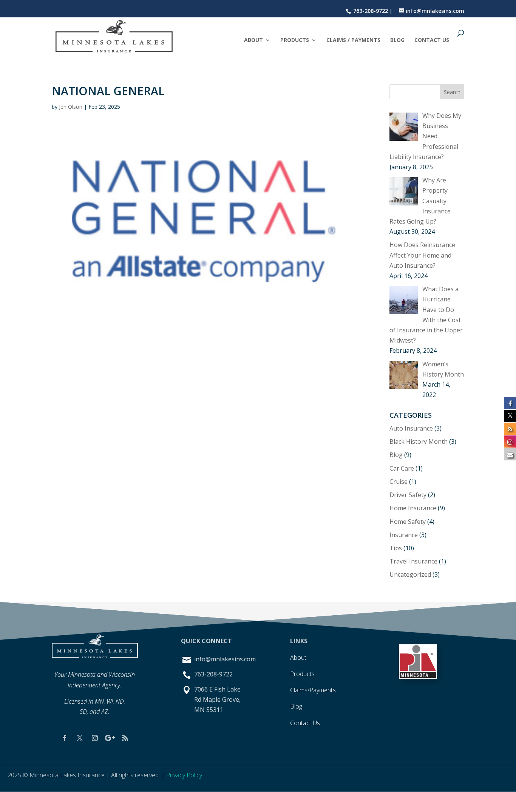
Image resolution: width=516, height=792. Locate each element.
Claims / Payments (353, 40)
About (253, 40)
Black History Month (418, 441)
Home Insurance (412, 508)
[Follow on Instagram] (95, 738)
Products (294, 40)
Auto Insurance (411, 428)
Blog (397, 40)
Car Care (401, 468)
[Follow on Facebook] (65, 738)
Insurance (403, 535)
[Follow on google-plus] (110, 738)
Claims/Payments (313, 690)
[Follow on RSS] (125, 738)
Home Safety (407, 521)
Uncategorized (410, 574)
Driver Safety (407, 495)
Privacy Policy (184, 775)
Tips (395, 548)
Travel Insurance (413, 561)
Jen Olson (70, 106)
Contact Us (431, 40)
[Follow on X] (80, 738)
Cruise (398, 481)
